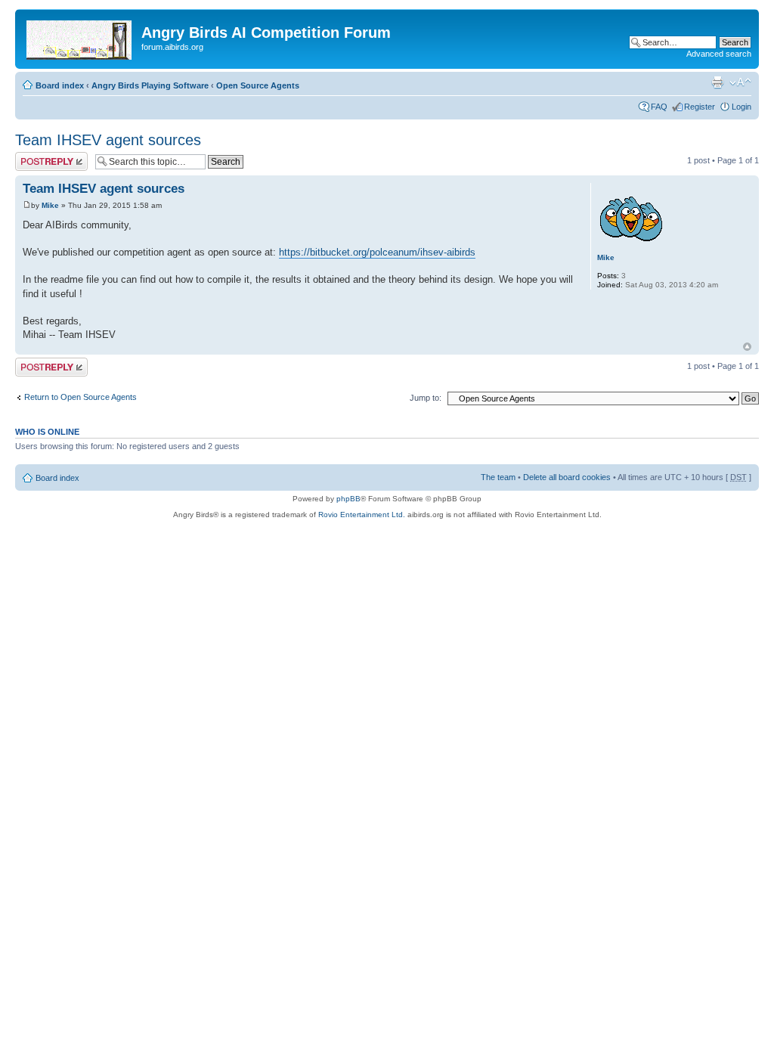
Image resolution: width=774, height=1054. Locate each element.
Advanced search (718, 53)
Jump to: (425, 397)
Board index (60, 85)
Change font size (740, 82)
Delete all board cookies (567, 477)
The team (498, 477)
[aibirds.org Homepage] (80, 37)
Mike (50, 205)
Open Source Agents (257, 85)
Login (741, 106)
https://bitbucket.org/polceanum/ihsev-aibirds (377, 252)
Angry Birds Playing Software (150, 85)
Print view (717, 82)
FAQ (659, 106)
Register (699, 106)
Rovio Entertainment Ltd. (361, 514)
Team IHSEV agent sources (108, 140)
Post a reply (37, 156)
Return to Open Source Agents (80, 396)
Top (747, 347)
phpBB (348, 498)
